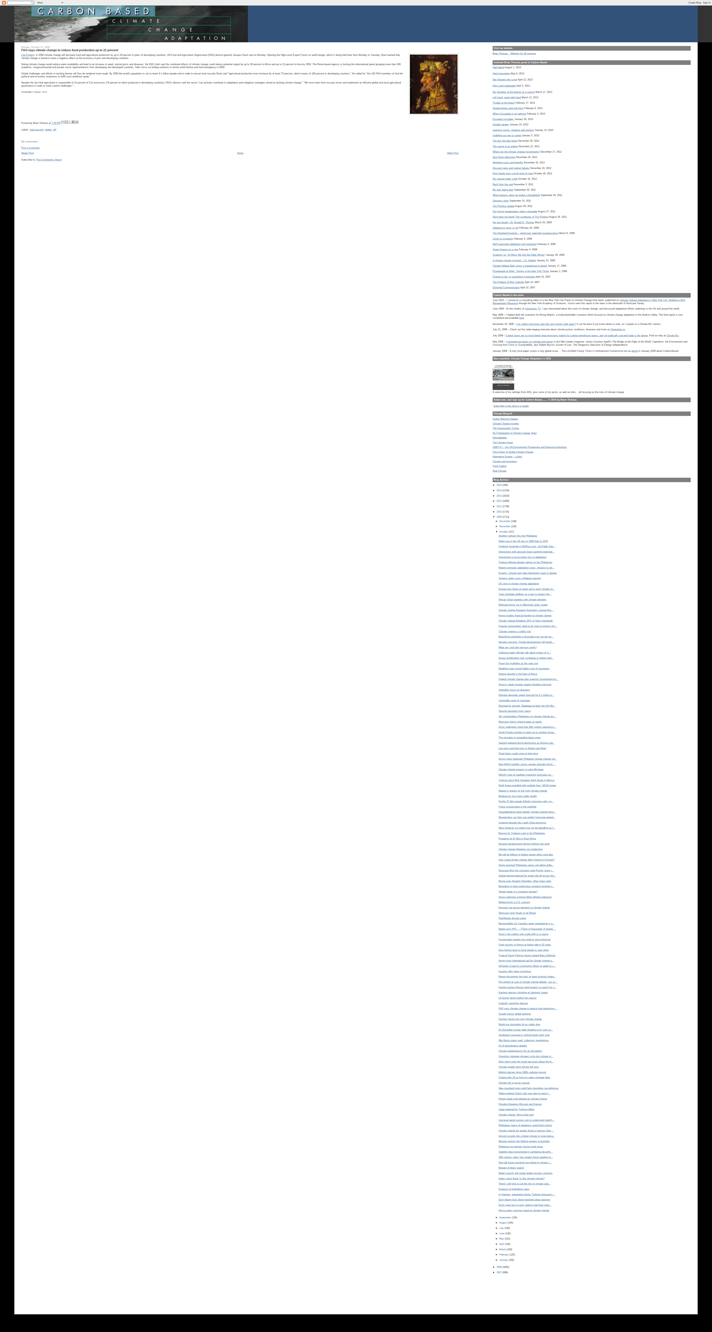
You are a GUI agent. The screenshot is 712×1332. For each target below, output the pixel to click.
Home (240, 153)
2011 (499, 506)
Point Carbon (500, 466)
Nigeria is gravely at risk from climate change (523, 790)
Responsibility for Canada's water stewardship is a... (527, 923)
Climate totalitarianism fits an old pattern (520, 1051)
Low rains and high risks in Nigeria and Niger (522, 748)
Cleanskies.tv (618, 329)
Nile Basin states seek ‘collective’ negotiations (524, 1040)
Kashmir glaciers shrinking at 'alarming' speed (523, 992)
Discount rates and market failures (511, 168)
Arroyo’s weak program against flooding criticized (525, 684)
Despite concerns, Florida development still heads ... (527, 642)
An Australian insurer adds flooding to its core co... (526, 1029)
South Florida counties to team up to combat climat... (527, 732)
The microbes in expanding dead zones (520, 737)
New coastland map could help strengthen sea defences (529, 1088)
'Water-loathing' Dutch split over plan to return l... (525, 1093)
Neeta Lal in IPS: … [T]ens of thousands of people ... (527, 929)
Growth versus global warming (515, 1013)
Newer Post (27, 153)
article (634, 351)
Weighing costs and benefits (508, 162)
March (503, 1249)
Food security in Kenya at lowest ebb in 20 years (525, 944)
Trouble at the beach (504, 102)
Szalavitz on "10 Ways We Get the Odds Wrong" (519, 254)
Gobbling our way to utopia (507, 135)
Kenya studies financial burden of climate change (525, 615)
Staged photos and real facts (508, 108)
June (502, 1233)
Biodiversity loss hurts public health (518, 796)
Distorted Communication (506, 287)
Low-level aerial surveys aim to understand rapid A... (527, 1120)
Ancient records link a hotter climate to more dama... (527, 1136)
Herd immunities (501, 73)
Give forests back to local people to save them (524, 950)
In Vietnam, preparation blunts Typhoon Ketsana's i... (527, 1194)
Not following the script (505, 79)
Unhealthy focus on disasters (514, 690)
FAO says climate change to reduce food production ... (528, 1008)
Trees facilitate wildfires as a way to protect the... (525, 594)
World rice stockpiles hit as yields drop (519, 1024)
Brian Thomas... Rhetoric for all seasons (514, 53)
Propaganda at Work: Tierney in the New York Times (521, 271)
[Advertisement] (509, 1291)
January (504, 1260)
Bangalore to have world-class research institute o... (526, 886)
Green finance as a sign (505, 249)
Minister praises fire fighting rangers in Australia (524, 1141)
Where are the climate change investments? (516, 151)
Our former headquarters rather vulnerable (515, 211)
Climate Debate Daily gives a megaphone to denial (520, 265)
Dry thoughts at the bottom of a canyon (514, 92)
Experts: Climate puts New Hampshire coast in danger (528, 573)
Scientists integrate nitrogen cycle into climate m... (526, 1056)
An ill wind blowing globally (513, 1045)
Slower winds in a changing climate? (518, 891)
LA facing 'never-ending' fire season (517, 998)
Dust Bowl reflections (504, 157)
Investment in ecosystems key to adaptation (522, 557)
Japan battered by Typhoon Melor (516, 1109)
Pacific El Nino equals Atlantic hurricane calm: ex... (526, 801)
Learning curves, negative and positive (513, 130)
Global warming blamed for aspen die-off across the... (527, 875)
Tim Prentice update (503, 206)
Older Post (453, 153)
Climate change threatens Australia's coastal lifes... (526, 610)
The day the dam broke (505, 140)
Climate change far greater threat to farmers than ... (526, 1130)
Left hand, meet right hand (507, 97)
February (504, 1254)
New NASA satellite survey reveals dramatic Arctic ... (527, 764)
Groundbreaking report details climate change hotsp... (527, 812)
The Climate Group (503, 442)
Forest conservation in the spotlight (517, 806)
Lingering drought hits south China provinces (522, 822)
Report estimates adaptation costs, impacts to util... (526, 567)
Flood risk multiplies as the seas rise (518, 663)
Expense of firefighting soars (514, 1189)
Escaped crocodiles (503, 119)
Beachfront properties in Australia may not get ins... (526, 636)
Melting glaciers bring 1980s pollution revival (522, 1072)
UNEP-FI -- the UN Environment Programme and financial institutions (530, 447)
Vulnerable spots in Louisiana (514, 700)
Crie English (27, 55)
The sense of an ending (505, 146)
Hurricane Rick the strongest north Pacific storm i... (526, 870)
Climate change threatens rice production (521, 849)
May (502, 1238)
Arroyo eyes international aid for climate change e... (526, 960)
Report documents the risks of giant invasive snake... (527, 976)
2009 (499, 517)
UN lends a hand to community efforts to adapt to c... (527, 966)
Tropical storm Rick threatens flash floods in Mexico (527, 780)
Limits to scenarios (503, 238)
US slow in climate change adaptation (519, 583)
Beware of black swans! (511, 1167)
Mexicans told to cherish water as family (520, 721)
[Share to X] (70, 122)
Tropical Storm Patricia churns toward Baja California (527, 955)
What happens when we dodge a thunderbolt (516, 195)
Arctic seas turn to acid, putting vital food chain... (525, 1205)
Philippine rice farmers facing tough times (521, 1146)
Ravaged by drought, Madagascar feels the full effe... (527, 705)
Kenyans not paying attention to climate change (524, 907)
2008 (499, 1267)
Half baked (498, 67)
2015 (499, 485)
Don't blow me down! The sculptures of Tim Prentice (521, 216)
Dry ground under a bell (505, 178)
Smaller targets (501, 124)
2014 (499, 490)
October (504, 531)
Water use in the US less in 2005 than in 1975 (523, 541)
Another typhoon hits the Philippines (518, 535)
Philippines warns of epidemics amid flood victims (525, 1125)
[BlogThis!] (66, 122)
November (505, 526)
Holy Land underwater (504, 85)
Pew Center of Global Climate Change (513, 452)
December (505, 521)
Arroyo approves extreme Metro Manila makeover (525, 897)
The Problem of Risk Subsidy (508, 282)
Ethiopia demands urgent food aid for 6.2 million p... (526, 695)
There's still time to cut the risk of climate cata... (525, 1183)
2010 (499, 511)
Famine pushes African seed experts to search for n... (527, 987)
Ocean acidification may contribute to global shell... (526, 658)
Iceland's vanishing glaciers (513, 1003)
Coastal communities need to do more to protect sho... (528, 626)
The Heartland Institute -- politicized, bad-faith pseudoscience (525, 233)
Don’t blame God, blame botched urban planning (524, 1199)
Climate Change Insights (506, 423)
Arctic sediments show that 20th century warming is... (527, 727)
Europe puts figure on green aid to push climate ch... (527, 589)
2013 (499, 495)
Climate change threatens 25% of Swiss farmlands (526, 620)
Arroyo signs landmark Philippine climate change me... (528, 759)
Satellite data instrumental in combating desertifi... (526, 1151)
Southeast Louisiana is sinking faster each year (524, 1035)
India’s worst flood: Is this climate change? (522, 1178)
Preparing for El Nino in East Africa (517, 838)
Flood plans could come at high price (518, 753)
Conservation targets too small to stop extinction (525, 939)
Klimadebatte (500, 437)
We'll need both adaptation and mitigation (515, 244)
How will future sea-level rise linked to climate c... (525, 1162)
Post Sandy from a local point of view (513, 173)
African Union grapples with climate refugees (522, 599)
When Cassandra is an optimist (509, 113)
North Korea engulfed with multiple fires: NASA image (527, 785)
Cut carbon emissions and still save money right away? (546, 324)
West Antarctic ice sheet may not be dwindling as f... (527, 827)
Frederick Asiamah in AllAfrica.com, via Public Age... (527, 546)
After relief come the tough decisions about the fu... (526, 1061)
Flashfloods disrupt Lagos (512, 918)
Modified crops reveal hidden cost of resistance (524, 668)
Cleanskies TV (532, 308)
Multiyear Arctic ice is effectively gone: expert (523, 604)
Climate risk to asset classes (514, 1082)
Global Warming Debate (505, 419)
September (505, 1217)
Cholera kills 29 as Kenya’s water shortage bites (524, 1077)
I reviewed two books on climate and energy (529, 341)
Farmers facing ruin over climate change (520, 1019)
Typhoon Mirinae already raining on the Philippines (525, 562)
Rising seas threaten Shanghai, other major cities (525, 881)
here (521, 318)
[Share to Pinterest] (77, 122)
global (48, 129)
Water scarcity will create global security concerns (526, 1173)
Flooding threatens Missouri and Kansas (520, 1104)
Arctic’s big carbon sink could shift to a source (523, 934)
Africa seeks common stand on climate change (524, 1210)
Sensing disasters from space (515, 711)
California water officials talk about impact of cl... (525, 652)
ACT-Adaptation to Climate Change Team (515, 433)
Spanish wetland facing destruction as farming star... (527, 743)
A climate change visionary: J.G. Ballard (514, 260)
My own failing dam (503, 189)
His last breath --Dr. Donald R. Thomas (513, 222)
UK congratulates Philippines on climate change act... (527, 716)
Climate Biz (672, 335)
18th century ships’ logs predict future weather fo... (526, 1157)
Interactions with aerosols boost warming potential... (526, 551)
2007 (499, 1272)
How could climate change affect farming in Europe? (527, 859)
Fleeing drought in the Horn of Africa (518, 674)
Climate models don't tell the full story (519, 1067)
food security (37, 129)
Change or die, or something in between (514, 276)
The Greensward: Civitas (506, 428)
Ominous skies (501, 200)
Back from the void (503, 184)
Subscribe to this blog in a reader (511, 406)
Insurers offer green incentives (515, 971)
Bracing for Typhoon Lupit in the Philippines (522, 833)
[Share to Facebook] (73, 122)
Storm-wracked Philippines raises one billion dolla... (526, 865)
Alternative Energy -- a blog (507, 456)
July (502, 1228)
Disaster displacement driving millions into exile (524, 843)
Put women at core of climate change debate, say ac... (528, 982)
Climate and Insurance (505, 461)
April (502, 1244)
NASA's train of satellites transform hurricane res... (526, 774)
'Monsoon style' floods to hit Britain (517, 913)
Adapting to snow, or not (506, 227)
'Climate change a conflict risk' (515, 631)
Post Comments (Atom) (49, 159)
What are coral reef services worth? (518, 647)
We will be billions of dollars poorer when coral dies (526, 854)
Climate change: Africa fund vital (516, 1114)
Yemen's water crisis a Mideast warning (520, 578)
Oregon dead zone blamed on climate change (523, 1098)
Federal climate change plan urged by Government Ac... (528, 679)
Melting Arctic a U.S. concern (514, 902)
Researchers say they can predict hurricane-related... (527, 817)
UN (54, 129)
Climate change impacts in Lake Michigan (521, 769)
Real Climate (499, 471)
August (503, 1222)
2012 (499, 501)
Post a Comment (30, 147)
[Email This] (63, 122)
